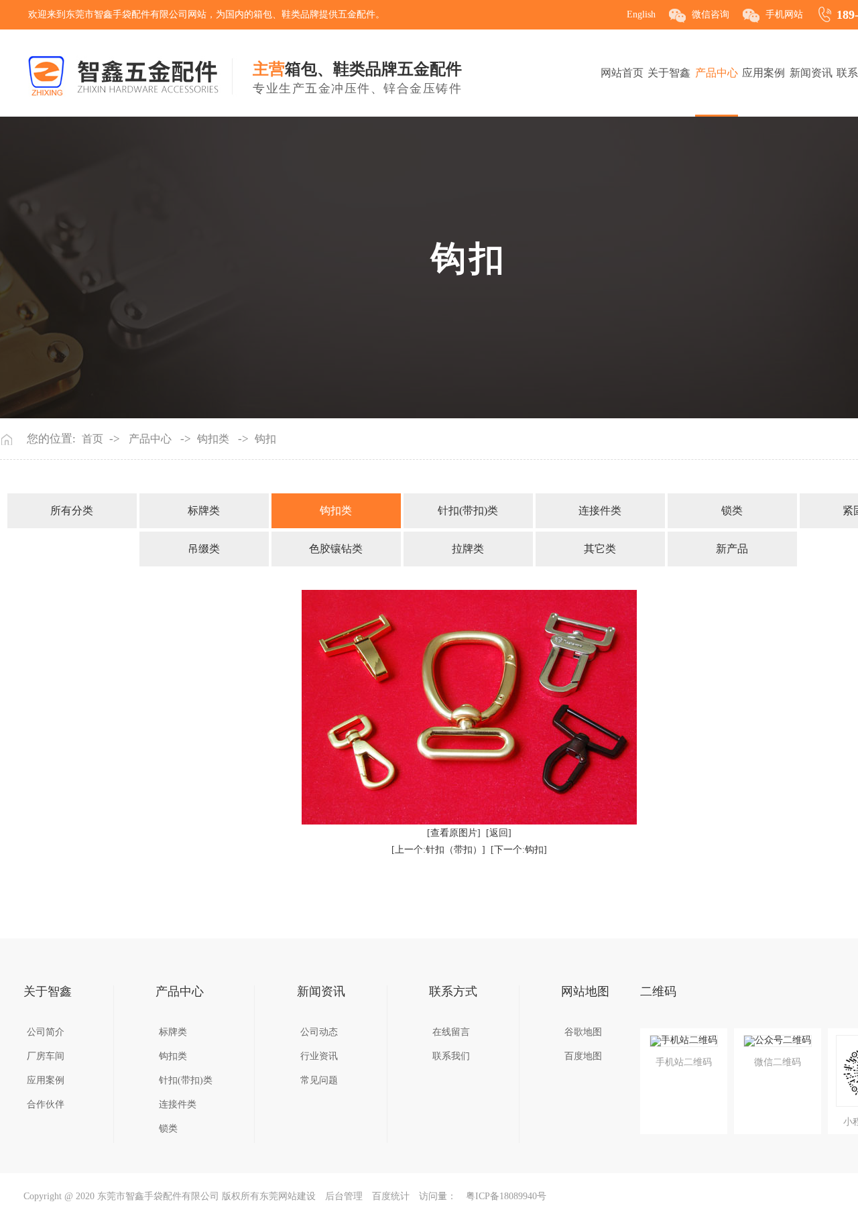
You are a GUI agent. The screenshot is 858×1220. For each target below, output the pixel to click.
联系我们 (451, 1056)
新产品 (732, 548)
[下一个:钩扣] (519, 850)
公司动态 (319, 1032)
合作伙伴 (45, 1104)
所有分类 (71, 510)
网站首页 (622, 72)
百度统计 (391, 1196)
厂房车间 (45, 1056)
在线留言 (451, 1032)
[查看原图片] (454, 833)
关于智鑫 (669, 72)
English (641, 14)
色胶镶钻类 (336, 548)
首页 (92, 439)
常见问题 (319, 1080)
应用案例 (763, 72)
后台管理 (344, 1196)
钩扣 (265, 439)
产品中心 (716, 72)
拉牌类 (468, 548)
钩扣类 (213, 439)
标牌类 (204, 510)
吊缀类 (204, 548)
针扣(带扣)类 (468, 510)
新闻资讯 (811, 72)
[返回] (498, 833)
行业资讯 (319, 1056)
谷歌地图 (583, 1032)
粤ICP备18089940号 (506, 1196)
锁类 (732, 510)
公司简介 (45, 1032)
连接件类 (599, 510)
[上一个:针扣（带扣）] (438, 850)
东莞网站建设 (287, 1196)
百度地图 (583, 1056)
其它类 (600, 548)
